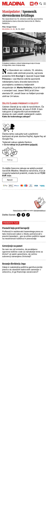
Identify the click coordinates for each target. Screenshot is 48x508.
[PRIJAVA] (36, 3)
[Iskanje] (40, 3)
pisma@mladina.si (39, 210)
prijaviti (33, 144)
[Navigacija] (45, 4)
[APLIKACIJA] (31, 3)
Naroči (10, 180)
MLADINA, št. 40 (8, 29)
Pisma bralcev (17, 210)
